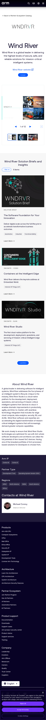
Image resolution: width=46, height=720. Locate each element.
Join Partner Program (9, 595)
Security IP (5, 548)
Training (4, 640)
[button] (12, 137)
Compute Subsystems (9, 535)
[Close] (42, 692)
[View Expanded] (41, 126)
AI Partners (5, 601)
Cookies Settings (23, 716)
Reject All (23, 703)
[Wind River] (23, 26)
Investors (5, 655)
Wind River (23, 45)
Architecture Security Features (13, 583)
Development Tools (8, 558)
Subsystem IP (6, 551)
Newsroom (5, 662)
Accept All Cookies (23, 710)
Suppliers (5, 675)
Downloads (6, 623)
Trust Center (6, 672)
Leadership (5, 652)
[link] (5, 3)
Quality (4, 668)
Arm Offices (6, 658)
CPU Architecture (8, 576)
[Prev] (16, 127)
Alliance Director (19, 508)
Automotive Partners (9, 605)
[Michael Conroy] (7, 505)
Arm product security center (12, 630)
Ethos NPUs (6, 545)
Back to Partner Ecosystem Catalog (17, 16)
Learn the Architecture (10, 573)
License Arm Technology (10, 561)
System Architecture (9, 580)
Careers (4, 665)
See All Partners (7, 598)
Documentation (7, 620)
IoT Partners (6, 608)
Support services (8, 636)
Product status (7, 633)
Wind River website (22, 69)
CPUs (3, 538)
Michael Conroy (20, 504)
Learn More (8, 241)
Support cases (7, 626)
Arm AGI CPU (6, 531)
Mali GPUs (5, 541)
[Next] (30, 127)
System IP (5, 555)
